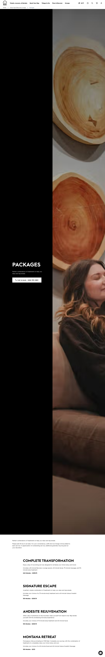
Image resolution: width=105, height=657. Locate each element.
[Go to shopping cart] (96, 3)
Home (4, 7)
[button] (100, 653)
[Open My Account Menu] (101, 3)
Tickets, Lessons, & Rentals (18, 3)
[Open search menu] (92, 3)
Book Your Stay (34, 3)
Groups (67, 3)
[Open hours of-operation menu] (87, 3)
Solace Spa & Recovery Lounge (18, 7)
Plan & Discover (57, 3)
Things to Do (46, 3)
